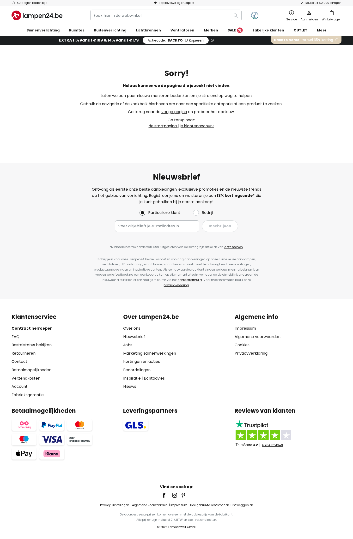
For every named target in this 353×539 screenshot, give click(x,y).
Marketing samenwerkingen (149, 353)
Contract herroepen (32, 328)
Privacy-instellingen (114, 505)
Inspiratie (132, 378)
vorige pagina (174, 112)
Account (20, 386)
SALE (232, 30)
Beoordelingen (137, 370)
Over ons (131, 328)
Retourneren (24, 353)
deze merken (233, 247)
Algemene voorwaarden (257, 336)
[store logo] (37, 15)
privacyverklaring (176, 285)
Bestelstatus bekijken (32, 345)
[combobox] (166, 15)
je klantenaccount (197, 126)
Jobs (127, 345)
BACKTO (176, 40)
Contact (19, 361)
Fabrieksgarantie (28, 395)
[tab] (65, 356)
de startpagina (163, 126)
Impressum (245, 328)
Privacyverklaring (251, 353)
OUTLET (300, 30)
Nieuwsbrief (134, 336)
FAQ (15, 336)
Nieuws (129, 386)
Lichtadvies (154, 378)
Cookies (242, 345)
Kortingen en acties (141, 361)
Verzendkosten (26, 378)
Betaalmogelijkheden (31, 370)
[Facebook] (167, 495)
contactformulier (189, 280)
